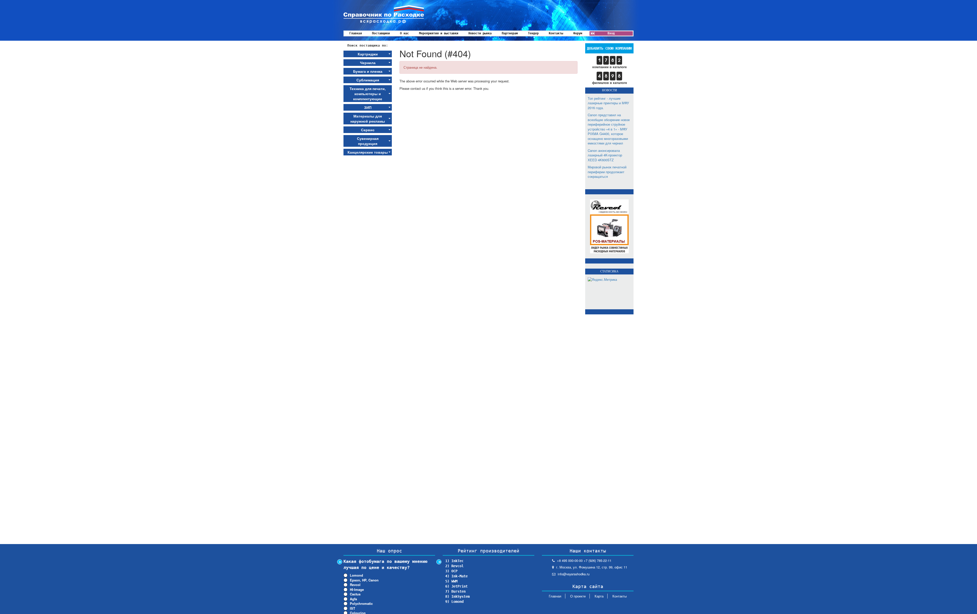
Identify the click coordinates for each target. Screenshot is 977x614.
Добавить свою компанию (609, 48)
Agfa (353, 599)
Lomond (356, 575)
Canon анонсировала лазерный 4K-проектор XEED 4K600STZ (605, 155)
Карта (599, 596)
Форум (577, 33)
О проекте (578, 596)
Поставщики (381, 33)
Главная (355, 33)
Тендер (533, 33)
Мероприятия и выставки (438, 33)
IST (352, 608)
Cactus (355, 594)
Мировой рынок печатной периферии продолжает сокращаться (607, 172)
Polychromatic (361, 603)
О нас (404, 33)
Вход (611, 33)
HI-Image (357, 589)
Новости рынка (480, 33)
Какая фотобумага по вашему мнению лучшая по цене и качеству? (385, 564)
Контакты (556, 33)
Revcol (355, 584)
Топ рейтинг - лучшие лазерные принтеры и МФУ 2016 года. (608, 103)
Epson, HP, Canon (364, 580)
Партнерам (510, 33)
